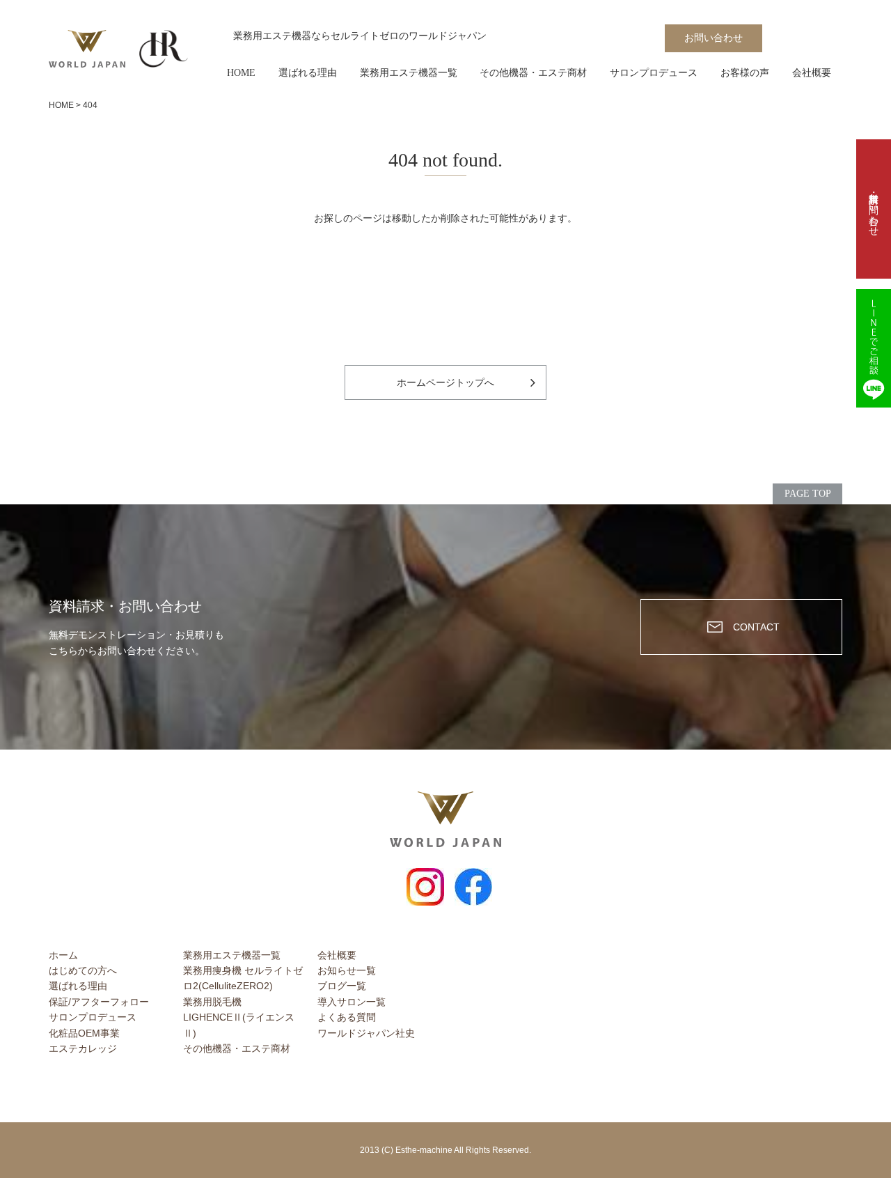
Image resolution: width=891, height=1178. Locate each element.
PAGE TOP (807, 493)
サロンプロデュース (653, 73)
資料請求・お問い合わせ (873, 209)
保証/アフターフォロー (99, 1001)
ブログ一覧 (341, 985)
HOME (241, 73)
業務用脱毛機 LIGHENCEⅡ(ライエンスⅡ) (238, 1017)
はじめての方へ (83, 970)
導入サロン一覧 (351, 1001)
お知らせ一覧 (346, 970)
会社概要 (811, 73)
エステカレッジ (83, 1048)
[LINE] (873, 348)
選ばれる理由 (307, 73)
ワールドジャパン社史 (366, 1033)
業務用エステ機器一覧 (408, 73)
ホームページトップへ (445, 382)
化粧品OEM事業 (84, 1033)
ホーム (63, 955)
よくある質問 (346, 1017)
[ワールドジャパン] (87, 49)
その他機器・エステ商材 (533, 73)
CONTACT (756, 627)
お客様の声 (744, 73)
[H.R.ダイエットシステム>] (163, 49)
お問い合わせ (713, 38)
